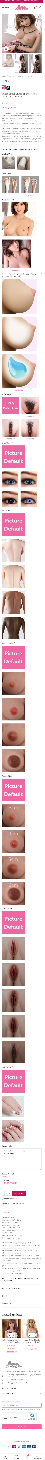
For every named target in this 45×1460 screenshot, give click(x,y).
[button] (4, 33)
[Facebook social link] (8, 1203)
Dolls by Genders (15, 76)
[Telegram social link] (22, 1203)
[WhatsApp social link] (19, 1203)
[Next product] (8, 81)
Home (4, 76)
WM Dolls (10, 103)
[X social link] (10, 1203)
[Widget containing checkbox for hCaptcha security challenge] (19, 1417)
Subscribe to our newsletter (11, 1402)
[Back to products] (5, 81)
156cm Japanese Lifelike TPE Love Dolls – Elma (11, 1341)
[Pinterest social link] (16, 1203)
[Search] (40, 7)
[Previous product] (3, 81)
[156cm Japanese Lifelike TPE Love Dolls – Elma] (11, 1328)
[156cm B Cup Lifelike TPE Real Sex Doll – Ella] (32, 1328)
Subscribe (21, 1427)
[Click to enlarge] (6, 48)
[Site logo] (21, 7)
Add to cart (19, 1193)
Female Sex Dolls (30, 76)
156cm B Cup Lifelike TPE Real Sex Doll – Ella (31, 1341)
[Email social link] (13, 1203)
